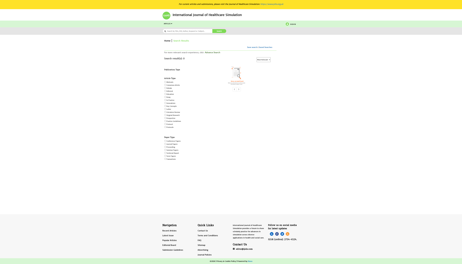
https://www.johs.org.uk (271, 4)
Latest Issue (168, 235)
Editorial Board (169, 245)
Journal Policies (205, 254)
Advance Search (212, 53)
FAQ (199, 240)
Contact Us (203, 230)
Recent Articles (169, 230)
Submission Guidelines (172, 249)
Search (219, 31)
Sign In (293, 24)
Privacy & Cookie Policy (226, 261)
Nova (250, 261)
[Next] (239, 89)
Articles (167, 24)
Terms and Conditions (208, 235)
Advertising (203, 249)
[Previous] (234, 89)
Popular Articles (169, 240)
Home (167, 40)
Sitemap (201, 245)
